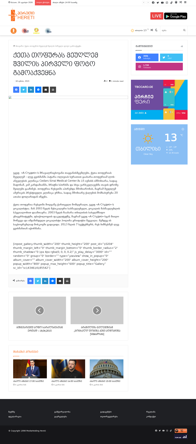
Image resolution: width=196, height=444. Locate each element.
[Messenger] (38, 90)
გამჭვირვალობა (62, 412)
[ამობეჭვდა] (53, 90)
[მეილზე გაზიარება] (46, 90)
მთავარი (19, 46)
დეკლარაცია (14, 416)
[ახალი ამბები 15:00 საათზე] (106, 368)
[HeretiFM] (25, 14)
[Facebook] (16, 90)
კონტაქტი (151, 416)
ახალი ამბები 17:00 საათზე (28, 381)
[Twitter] (24, 90)
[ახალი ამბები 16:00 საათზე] (68, 368)
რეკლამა (150, 412)
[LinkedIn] (31, 90)
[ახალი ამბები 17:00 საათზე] (30, 368)
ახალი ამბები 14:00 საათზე (65, 2)
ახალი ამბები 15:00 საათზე (105, 381)
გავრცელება (60, 416)
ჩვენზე (11, 412)
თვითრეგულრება (109, 416)
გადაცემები (106, 412)
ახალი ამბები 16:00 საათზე (66, 381)
